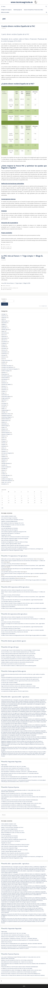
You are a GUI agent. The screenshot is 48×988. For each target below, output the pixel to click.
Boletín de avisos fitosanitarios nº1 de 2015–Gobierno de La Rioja (15, 769)
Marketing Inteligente (7, 417)
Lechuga (4, 403)
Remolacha (4, 458)
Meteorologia (5, 425)
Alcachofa (4, 322)
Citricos (4, 357)
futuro (14, 288)
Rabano (4, 456)
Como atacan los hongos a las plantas (9, 518)
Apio (3, 331)
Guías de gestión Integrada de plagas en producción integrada (14, 538)
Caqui (3, 345)
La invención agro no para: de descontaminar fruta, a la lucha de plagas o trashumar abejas (20, 650)
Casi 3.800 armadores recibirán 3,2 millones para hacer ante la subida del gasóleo (18, 665)
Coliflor (3, 362)
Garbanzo (4, 382)
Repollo (4, 460)
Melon (3, 422)
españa (8, 247)
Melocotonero (5, 420)
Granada (4, 387)
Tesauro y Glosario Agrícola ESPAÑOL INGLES (11, 543)
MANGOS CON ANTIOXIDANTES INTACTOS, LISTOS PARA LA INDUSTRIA (17, 793)
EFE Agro (16, 647)
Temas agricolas (6, 244)
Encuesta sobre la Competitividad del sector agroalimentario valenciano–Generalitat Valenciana (21, 776)
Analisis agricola (5, 329)
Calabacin (4, 343)
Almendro (4, 327)
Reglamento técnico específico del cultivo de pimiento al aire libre (15, 545)
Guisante (4, 389)
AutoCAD (4, 336)
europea (10, 288)
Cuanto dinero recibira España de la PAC (18, 26)
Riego (3, 461)
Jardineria (4, 400)
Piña (3, 448)
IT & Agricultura (22, 556)
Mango (3, 411)
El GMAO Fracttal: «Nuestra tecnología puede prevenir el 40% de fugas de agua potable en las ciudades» (23, 580)
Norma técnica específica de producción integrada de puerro (14, 547)
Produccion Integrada (7, 453)
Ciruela (3, 355)
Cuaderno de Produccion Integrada (9, 369)
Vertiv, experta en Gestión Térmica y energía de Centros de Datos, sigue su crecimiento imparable (22, 573)
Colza (3, 363)
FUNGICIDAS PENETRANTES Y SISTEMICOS (10, 533)
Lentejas (4, 405)
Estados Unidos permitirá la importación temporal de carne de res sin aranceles (18, 653)
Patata (3, 442)
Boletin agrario (21, 641)
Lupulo (3, 406)
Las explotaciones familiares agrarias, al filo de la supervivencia (14, 691)
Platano (4, 451)
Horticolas (4, 394)
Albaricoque (4, 321)
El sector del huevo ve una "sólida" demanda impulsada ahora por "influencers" (18, 651)
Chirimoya (4, 353)
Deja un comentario (7, 248)
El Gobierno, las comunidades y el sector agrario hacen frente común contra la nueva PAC (20, 680)
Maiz (3, 408)
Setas (3, 470)
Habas (3, 391)
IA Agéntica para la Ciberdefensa (8, 578)
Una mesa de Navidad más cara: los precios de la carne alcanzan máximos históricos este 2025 (21, 677)
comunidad (5, 288)
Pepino (3, 444)
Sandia (3, 465)
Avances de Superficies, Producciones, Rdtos (33, 9)
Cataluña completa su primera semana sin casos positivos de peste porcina (17, 662)
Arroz (3, 334)
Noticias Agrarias (6, 432)
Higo (3, 393)
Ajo (3, 319)
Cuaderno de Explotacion (7, 367)
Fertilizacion (4, 379)
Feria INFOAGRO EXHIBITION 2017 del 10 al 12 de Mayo (13, 766)
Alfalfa (3, 324)
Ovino (3, 439)
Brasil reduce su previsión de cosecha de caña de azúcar (13, 663)
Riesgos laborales (6, 463)
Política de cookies (5, 12)
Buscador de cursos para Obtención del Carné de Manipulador (14, 778)
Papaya (4, 441)
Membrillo (4, 424)
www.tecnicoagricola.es (22, 2)
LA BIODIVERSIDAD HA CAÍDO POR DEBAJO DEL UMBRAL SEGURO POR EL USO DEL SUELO (21, 803)
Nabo (3, 427)
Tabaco (4, 473)
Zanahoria (4, 484)
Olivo (3, 437)
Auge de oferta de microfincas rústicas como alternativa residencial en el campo (18, 686)
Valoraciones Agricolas (7, 480)
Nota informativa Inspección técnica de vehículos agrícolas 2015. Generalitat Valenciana (19, 773)
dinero (4, 247)
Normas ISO (5, 430)
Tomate (4, 477)
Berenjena (4, 338)
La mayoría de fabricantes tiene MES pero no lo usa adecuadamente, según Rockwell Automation (22, 568)
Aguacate (4, 317)
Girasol (3, 386)
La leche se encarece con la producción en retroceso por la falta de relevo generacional (20, 679)
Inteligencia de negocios (6, 9)
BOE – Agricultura (24, 697)
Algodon (4, 326)
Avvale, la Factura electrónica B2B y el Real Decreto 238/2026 (14, 576)
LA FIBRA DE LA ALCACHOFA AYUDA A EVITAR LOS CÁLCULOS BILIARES (16, 801)
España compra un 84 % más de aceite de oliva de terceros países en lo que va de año (19, 660)
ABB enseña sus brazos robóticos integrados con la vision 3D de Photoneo (17, 559)
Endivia (3, 372)
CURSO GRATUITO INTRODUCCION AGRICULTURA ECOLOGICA (15, 536)
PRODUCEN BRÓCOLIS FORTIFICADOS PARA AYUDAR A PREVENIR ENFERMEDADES (19, 800)
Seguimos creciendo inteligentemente (9, 521)
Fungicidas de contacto (6, 535)
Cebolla (4, 346)
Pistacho (4, 449)
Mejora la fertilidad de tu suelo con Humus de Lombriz (12, 524)
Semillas (4, 468)
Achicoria (4, 315)
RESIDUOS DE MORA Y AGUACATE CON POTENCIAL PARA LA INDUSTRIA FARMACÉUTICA (20, 806)
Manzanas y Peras (6, 413)
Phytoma (16, 787)
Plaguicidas (18, 761)
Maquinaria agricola (6, 415)
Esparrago (4, 374)
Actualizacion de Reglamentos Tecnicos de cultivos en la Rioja (14, 542)
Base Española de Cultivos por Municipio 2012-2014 (12, 523)
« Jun (2, 507)
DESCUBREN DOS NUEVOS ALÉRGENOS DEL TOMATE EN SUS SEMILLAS (17, 795)
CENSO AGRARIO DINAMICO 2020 (8, 516)
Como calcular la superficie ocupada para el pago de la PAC (13, 531)
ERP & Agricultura (24, 587)
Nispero (4, 429)
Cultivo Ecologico (6, 370)
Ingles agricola (5, 398)
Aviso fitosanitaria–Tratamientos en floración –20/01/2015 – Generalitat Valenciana (19, 771)
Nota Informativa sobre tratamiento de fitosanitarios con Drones (15, 768)
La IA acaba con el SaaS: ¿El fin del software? (10, 563)
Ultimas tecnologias (6, 478)
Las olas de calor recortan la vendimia (9, 682)
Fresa (3, 381)
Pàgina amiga (4, 764)
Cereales (4, 348)
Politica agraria (21, 671)
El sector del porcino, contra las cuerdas (9, 689)
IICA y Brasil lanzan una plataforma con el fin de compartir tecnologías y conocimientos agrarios (21, 658)
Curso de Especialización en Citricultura (9, 528)
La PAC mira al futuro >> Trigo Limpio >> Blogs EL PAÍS (22, 257)
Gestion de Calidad (6, 384)
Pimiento (4, 446)
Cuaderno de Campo (6, 365)
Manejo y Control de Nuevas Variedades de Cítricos (12, 519)
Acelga (3, 314)
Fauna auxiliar (5, 377)
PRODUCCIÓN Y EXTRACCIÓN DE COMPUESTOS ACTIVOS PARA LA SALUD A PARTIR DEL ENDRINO (23, 808)
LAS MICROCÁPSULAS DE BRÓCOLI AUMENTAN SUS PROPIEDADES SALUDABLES (18, 805)
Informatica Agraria (6, 396)
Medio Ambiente (5, 418)
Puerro (3, 454)
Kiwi (3, 401)
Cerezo (4, 350)
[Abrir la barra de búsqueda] (46, 6)
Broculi (3, 339)
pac (11, 247)
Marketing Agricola (18, 9)
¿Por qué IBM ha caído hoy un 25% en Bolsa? (10, 571)
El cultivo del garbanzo (6, 526)
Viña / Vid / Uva (5, 482)
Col (3, 358)
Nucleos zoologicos (6, 434)
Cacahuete (4, 341)
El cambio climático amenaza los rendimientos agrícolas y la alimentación (16, 684)
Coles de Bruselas (6, 360)
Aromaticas (4, 333)
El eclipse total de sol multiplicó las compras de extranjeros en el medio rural (17, 655)
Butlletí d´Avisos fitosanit (6, 775)
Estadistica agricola (6, 375)
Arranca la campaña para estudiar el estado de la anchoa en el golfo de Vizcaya (18, 657)
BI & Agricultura (22, 614)
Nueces (4, 436)
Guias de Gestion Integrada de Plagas (9, 540)
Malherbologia (5, 410)
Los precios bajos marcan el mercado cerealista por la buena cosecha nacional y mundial (20, 687)
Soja (3, 472)
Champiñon (4, 351)
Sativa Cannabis (5, 466)
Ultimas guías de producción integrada (9, 530)
